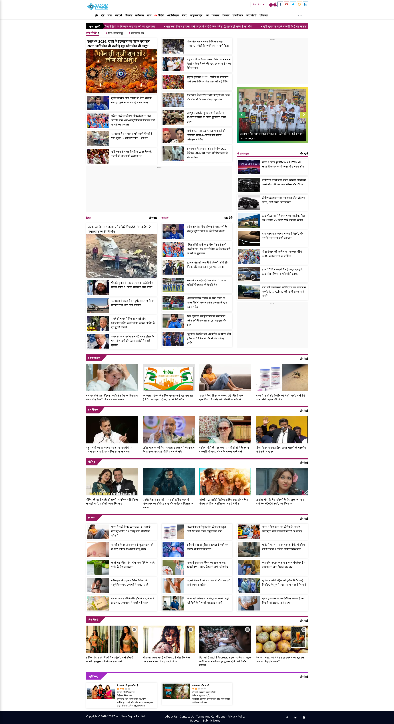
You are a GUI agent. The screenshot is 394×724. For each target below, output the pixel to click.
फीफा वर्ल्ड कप (136, 33)
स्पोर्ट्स (118, 15)
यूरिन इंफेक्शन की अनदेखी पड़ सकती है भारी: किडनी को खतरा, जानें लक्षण (284, 600)
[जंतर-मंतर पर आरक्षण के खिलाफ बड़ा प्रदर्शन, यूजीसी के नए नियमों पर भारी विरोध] (173, 46)
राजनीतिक (238, 15)
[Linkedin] (305, 4)
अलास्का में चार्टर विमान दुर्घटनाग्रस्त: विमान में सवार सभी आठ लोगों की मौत (132, 303)
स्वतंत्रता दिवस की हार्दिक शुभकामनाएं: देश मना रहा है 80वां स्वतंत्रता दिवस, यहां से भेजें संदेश (168, 397)
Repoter (195, 720)
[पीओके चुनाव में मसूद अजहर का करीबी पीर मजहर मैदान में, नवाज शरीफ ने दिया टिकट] (98, 287)
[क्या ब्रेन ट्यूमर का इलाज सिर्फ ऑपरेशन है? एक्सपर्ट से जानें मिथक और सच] (249, 567)
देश (103, 15)
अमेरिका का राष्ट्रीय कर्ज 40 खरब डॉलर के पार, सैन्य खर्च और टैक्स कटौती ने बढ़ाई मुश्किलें (132, 341)
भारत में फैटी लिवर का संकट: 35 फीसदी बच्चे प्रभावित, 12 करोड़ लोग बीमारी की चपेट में (221, 397)
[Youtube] (286, 4)
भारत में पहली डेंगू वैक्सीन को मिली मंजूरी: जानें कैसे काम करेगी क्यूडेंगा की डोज (280, 397)
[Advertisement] (159, 190)
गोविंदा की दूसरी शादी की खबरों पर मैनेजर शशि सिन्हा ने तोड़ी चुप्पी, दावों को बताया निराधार (112, 501)
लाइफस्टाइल (196, 15)
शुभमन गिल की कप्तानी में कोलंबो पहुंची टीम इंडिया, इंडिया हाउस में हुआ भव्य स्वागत (207, 265)
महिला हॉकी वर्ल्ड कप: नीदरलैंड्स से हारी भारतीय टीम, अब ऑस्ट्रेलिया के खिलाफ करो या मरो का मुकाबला (133, 120)
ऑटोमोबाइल (173, 15)
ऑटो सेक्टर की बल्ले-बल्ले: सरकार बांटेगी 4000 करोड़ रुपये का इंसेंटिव (282, 254)
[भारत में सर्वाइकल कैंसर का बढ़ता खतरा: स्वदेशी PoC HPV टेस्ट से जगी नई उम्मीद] (173, 567)
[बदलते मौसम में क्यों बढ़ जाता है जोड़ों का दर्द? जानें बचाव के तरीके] (173, 585)
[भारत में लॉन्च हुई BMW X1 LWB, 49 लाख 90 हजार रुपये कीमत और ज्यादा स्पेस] (249, 167)
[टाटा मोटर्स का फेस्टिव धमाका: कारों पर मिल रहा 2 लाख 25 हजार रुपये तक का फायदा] (249, 220)
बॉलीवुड (91, 461)
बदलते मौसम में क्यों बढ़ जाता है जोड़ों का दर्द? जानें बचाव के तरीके (209, 582)
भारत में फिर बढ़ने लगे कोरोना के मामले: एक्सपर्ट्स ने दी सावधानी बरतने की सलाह (282, 529)
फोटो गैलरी (251, 15)
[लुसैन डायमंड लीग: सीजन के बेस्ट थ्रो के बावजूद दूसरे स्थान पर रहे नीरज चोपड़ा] (98, 103)
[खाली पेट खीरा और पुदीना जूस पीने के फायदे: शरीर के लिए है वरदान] (98, 567)
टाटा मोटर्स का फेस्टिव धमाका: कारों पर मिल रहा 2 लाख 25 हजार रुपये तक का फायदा (283, 218)
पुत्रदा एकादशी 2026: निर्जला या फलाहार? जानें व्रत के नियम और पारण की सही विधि (208, 79)
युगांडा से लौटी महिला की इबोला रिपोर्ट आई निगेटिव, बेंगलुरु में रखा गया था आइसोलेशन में (284, 582)
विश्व (110, 15)
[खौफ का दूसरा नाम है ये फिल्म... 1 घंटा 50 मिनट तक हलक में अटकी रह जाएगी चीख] (169, 639)
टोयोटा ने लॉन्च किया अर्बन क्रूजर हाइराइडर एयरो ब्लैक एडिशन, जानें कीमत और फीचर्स (284, 182)
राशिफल (263, 15)
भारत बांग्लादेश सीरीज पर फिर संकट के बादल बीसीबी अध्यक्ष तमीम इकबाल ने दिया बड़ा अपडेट (207, 302)
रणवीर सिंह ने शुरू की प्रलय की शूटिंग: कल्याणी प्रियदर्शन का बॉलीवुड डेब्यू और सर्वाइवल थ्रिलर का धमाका (168, 503)
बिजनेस (128, 15)
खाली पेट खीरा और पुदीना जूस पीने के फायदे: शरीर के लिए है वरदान (133, 565)
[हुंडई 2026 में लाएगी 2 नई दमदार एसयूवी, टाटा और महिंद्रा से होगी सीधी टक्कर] (249, 274)
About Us (171, 716)
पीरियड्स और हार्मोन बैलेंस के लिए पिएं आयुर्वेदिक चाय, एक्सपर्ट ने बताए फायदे (129, 582)
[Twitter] (293, 4)
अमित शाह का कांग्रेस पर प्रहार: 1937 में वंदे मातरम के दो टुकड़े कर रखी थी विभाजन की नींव (169, 449)
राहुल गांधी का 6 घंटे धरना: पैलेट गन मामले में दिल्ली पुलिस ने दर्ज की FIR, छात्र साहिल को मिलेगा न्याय (209, 63)
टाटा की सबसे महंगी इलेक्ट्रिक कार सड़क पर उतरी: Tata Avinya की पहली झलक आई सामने (284, 291)
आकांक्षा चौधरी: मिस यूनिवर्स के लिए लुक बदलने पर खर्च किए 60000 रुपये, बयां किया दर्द (280, 501)
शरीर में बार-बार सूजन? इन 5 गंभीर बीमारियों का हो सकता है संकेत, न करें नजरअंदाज (283, 547)
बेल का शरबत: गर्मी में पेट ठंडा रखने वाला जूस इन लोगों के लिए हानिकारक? (280, 659)
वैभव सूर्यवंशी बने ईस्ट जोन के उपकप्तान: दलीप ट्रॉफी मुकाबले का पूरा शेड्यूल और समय (206, 320)
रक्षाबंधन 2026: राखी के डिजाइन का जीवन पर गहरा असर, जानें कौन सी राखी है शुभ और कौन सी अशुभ (118, 43)
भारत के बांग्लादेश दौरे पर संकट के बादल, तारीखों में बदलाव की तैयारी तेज (207, 282)
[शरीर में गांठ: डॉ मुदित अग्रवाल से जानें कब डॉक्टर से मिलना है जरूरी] (173, 549)
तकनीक (215, 15)
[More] (300, 15)
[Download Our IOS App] (275, 4)
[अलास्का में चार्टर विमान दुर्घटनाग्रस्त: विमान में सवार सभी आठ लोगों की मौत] (98, 305)
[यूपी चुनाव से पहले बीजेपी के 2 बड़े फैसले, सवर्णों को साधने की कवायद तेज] (98, 156)
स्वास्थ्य (91, 517)
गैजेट (184, 15)
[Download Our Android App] (271, 4)
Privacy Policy (236, 716)
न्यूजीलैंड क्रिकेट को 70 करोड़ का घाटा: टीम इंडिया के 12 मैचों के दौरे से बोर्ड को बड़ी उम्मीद (209, 338)
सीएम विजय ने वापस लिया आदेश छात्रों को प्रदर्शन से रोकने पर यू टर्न (281, 449)
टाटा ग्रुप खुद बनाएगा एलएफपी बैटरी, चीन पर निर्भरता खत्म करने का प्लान (283, 236)
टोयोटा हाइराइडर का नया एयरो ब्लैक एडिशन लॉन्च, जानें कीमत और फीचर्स (283, 200)
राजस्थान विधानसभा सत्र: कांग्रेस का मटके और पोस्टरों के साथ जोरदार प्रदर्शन (208, 97)
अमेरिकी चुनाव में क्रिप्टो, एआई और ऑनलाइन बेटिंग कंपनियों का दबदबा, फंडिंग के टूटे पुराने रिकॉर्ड (133, 323)
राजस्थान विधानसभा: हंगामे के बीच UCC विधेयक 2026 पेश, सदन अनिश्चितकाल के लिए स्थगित (207, 153)
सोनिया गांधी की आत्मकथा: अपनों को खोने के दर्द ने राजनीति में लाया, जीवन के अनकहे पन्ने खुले (224, 449)
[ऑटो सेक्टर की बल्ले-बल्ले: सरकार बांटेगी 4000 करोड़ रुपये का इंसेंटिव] (249, 256)
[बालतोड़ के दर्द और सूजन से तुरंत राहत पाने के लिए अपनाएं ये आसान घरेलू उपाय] (98, 549)
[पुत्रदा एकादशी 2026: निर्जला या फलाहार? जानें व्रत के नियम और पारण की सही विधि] (173, 82)
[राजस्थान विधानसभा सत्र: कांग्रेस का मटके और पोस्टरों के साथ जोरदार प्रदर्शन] (173, 100)
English (257, 4)
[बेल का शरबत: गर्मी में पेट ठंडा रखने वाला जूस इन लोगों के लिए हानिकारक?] (282, 639)
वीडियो (160, 15)
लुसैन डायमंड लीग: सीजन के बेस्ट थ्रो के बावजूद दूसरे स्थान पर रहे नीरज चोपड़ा (131, 100)
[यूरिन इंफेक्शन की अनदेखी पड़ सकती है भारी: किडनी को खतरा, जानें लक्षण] (249, 603)
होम (96, 15)
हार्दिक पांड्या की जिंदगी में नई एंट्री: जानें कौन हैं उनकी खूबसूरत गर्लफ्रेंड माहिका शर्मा (109, 659)
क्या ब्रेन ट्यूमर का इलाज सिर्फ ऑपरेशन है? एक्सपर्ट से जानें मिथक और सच (283, 565)
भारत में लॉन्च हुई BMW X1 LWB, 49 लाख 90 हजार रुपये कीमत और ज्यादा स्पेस (283, 164)
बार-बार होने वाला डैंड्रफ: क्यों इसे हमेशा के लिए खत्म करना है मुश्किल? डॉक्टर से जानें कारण (112, 397)
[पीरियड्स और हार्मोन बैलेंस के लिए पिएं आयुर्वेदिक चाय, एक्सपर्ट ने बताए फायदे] (98, 585)
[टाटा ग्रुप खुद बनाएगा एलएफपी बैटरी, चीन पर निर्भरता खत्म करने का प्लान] (249, 238)
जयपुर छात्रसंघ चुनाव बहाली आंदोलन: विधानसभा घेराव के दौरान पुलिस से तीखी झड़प (206, 117)
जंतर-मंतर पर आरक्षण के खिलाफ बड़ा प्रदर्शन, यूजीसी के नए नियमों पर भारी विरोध (208, 44)
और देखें (153, 218)
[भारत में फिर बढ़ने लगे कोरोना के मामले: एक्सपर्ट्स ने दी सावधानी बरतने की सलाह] (249, 532)
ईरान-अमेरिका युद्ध (114, 33)
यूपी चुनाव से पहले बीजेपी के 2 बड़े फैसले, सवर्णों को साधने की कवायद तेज (247, 26)
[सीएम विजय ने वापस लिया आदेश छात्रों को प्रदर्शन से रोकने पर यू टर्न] (282, 429)
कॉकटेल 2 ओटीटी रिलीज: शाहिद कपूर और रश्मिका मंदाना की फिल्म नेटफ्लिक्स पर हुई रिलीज (224, 501)
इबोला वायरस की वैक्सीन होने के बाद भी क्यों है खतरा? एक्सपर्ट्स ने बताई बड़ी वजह (132, 600)
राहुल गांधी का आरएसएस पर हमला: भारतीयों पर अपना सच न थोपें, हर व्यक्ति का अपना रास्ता (109, 449)
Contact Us (187, 716)
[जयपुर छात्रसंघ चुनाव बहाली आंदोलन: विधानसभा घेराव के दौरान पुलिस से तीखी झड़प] (173, 117)
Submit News (211, 720)
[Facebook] (280, 4)
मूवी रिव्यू (93, 676)
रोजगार (225, 15)
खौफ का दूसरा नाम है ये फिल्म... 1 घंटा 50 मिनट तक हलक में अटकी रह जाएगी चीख (167, 659)
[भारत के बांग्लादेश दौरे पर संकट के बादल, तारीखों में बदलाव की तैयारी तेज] (173, 285)
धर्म (207, 15)
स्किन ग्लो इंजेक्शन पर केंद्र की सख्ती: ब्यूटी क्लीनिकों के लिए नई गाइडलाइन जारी (208, 600)
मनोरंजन (139, 15)
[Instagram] (299, 4)
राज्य (149, 15)
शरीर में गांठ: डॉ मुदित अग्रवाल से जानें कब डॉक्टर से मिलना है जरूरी (208, 547)
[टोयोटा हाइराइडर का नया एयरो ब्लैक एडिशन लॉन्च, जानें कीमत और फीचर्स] (249, 202)
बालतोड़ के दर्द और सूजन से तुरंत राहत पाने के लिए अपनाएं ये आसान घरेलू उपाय (132, 547)
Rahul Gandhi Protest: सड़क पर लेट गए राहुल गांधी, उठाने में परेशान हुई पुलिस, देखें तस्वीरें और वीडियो (225, 661)
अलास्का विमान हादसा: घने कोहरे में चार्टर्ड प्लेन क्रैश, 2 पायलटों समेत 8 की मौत (153, 26)
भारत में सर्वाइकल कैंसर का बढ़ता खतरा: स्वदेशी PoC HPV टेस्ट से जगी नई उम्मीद (207, 565)
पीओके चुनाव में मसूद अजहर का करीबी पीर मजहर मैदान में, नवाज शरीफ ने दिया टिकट (132, 285)
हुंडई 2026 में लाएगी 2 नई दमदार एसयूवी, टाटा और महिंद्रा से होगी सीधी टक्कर (282, 271)
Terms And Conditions (210, 716)
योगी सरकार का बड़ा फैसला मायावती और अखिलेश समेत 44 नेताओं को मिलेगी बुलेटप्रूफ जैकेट (206, 135)
